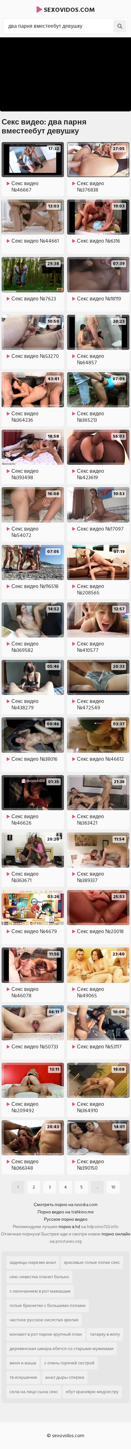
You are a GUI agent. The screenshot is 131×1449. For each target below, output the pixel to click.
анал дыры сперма (64, 1377)
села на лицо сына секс (34, 1391)
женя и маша (23, 1363)
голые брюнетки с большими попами (48, 1305)
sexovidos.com (68, 10)
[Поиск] (120, 26)
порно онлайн (115, 1234)
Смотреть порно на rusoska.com (66, 1204)
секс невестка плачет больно (39, 1276)
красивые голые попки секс (92, 1262)
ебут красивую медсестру (92, 1391)
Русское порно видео (65, 1219)
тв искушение (23, 1377)
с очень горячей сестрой (69, 1363)
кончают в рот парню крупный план (46, 1334)
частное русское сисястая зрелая (44, 1320)
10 (113, 1187)
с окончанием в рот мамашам (40, 1291)
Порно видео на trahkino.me (66, 1212)
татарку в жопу (105, 1334)
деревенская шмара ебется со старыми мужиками (62, 1348)
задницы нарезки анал (33, 1262)
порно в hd (69, 1226)
